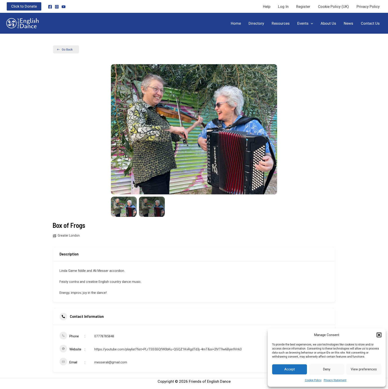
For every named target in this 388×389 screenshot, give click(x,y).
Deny (326, 369)
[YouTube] (64, 7)
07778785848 (104, 336)
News (348, 23)
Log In (283, 6)
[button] (379, 335)
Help (266, 6)
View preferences (364, 369)
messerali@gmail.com (110, 362)
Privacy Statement (335, 380)
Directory (256, 23)
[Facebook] (50, 7)
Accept (289, 369)
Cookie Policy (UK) (333, 6)
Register (303, 6)
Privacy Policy (368, 6)
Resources (281, 23)
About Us (328, 23)
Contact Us (370, 23)
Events (303, 23)
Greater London (69, 235)
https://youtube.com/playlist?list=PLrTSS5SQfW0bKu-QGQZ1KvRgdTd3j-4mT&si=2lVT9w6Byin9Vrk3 (168, 349)
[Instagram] (57, 7)
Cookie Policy (313, 380)
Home (236, 23)
